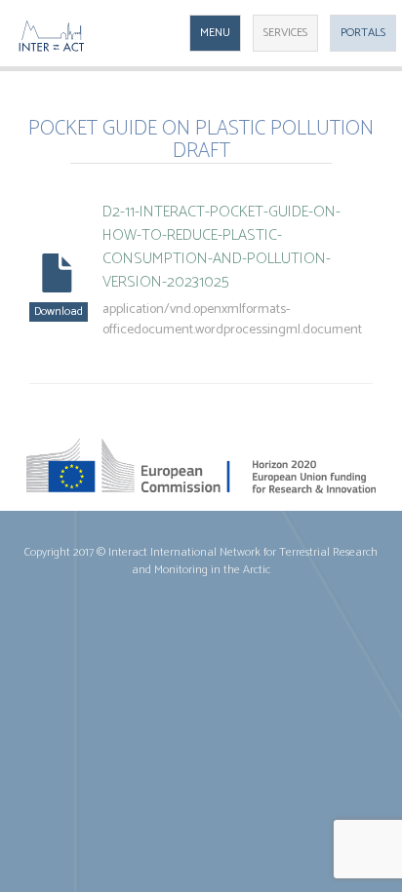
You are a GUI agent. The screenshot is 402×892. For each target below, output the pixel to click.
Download (58, 311)
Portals (363, 32)
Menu (215, 32)
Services (285, 32)
